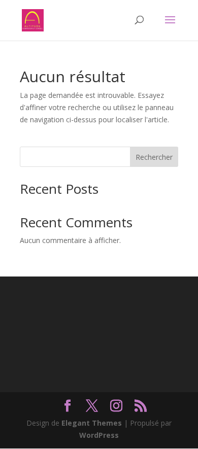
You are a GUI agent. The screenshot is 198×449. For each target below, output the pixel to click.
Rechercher (154, 157)
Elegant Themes (91, 423)
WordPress (99, 435)
